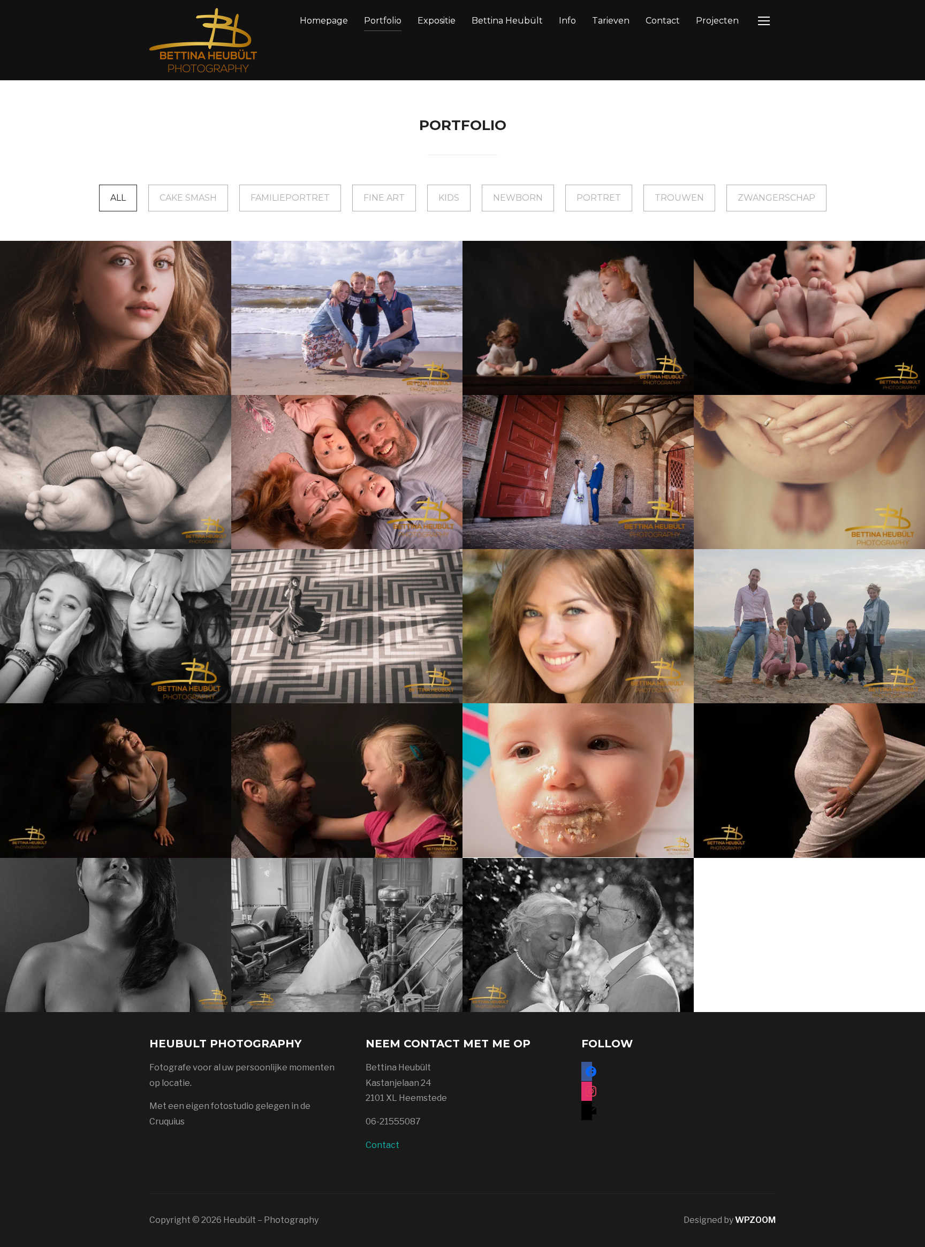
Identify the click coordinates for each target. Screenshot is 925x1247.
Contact (663, 21)
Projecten (717, 21)
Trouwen (679, 198)
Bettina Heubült (507, 21)
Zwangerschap (776, 198)
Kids (448, 198)
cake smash (188, 198)
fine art (384, 198)
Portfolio (382, 21)
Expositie (437, 21)
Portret (599, 198)
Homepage (324, 21)
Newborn (518, 198)
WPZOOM (755, 1220)
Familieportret (290, 198)
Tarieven (611, 21)
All (118, 198)
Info (567, 21)
